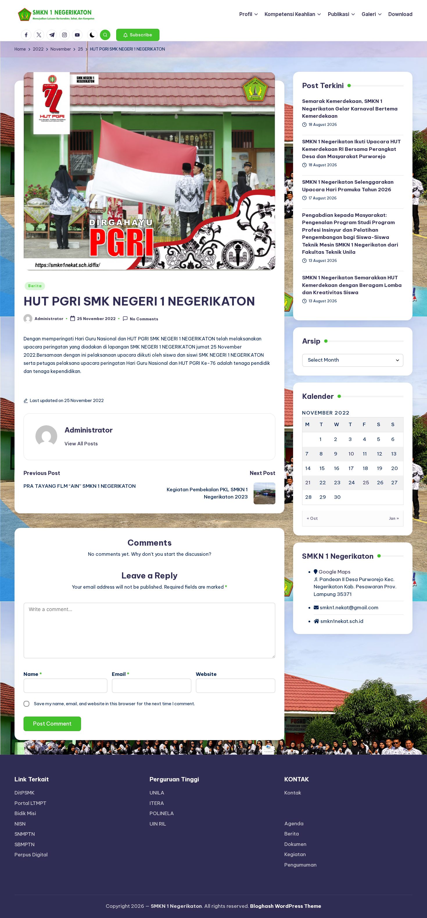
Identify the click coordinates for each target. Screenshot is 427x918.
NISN (20, 824)
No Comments (144, 319)
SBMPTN (25, 844)
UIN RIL (158, 824)
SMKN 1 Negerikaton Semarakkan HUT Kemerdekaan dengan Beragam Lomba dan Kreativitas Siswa (352, 285)
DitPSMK (25, 793)
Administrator (88, 430)
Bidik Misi (25, 813)
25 (366, 483)
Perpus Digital (31, 854)
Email (120, 674)
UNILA (157, 793)
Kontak (292, 793)
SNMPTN (25, 834)
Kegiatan (295, 854)
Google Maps (334, 572)
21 (308, 483)
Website (206, 674)
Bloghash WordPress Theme (285, 906)
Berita (35, 286)
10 (351, 454)
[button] (137, 35)
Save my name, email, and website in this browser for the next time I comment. (114, 703)
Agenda (294, 823)
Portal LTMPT (30, 803)
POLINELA (162, 813)
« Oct (312, 518)
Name (33, 674)
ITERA (157, 803)
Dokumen (295, 844)
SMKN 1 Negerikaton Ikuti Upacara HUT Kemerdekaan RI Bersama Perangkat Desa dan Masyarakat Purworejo (351, 149)
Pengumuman (300, 865)
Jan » (394, 518)
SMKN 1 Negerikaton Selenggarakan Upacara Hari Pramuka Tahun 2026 (348, 186)
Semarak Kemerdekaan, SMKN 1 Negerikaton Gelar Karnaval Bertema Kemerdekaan (350, 108)
